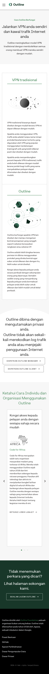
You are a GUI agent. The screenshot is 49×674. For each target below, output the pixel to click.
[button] (21, 550)
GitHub (5, 642)
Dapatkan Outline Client (22, 369)
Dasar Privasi (8, 656)
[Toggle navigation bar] (4, 5)
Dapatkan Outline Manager (22, 361)
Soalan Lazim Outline (23, 597)
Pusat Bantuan (9, 637)
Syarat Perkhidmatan (12, 646)
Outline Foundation (29, 620)
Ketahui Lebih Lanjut (22, 512)
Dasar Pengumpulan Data (14, 651)
